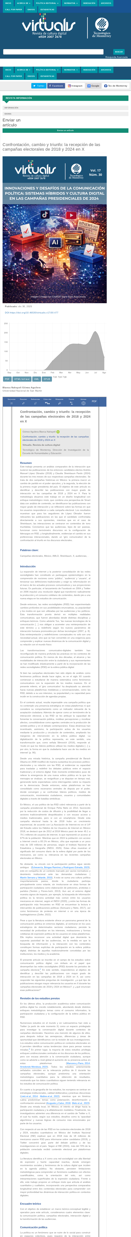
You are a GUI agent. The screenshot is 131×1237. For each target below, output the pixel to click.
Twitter (40, 85)
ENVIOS (31, 10)
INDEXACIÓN (89, 3)
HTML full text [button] (22, 379)
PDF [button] (7, 379)
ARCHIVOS (106, 3)
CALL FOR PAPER (13, 10)
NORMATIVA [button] (70, 3)
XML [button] (36, 379)
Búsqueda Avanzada (116, 57)
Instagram (77, 85)
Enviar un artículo (65, 130)
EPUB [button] (47, 379)
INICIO (8, 3)
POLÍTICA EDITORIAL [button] (46, 3)
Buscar (119, 52)
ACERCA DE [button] (23, 3)
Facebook (57, 85)
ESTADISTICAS (47, 10)
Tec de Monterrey (117, 85)
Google (95, 85)
